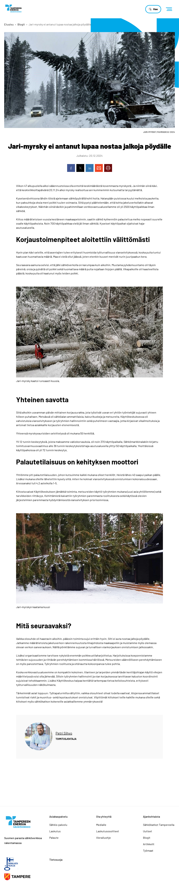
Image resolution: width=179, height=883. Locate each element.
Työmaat (148, 850)
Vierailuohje (103, 837)
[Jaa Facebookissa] (71, 168)
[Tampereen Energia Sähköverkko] (13, 8)
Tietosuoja (55, 859)
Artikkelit (148, 844)
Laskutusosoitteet (107, 831)
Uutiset (147, 831)
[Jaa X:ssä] (80, 168)
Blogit (21, 24)
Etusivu (9, 24)
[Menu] (170, 9)
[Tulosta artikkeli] (108, 168)
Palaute (54, 837)
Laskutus (55, 831)
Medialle (101, 824)
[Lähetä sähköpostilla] (98, 168)
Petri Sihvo (64, 733)
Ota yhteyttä (103, 816)
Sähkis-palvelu (58, 824)
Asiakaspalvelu (58, 816)
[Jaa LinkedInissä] (89, 168)
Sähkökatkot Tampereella (158, 824)
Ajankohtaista (151, 816)
